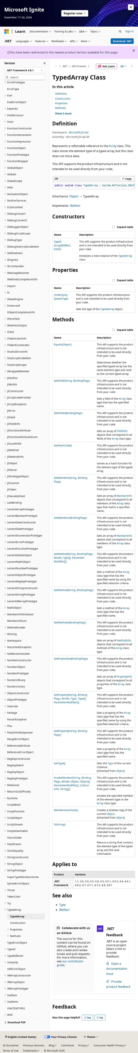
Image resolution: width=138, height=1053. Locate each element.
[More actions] (132, 66)
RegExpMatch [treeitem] (15, 765)
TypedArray (125, 255)
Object (73, 196)
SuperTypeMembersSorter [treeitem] (23, 877)
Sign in (129, 31)
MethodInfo (124, 640)
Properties (61, 103)
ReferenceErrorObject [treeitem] (20, 752)
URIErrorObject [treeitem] (16, 969)
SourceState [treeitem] (14, 837)
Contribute (67, 1045)
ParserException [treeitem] (17, 719)
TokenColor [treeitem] (13, 896)
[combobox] (24, 70)
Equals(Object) (62, 344)
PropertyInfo (124, 676)
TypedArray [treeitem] (17, 916)
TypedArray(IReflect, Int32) (62, 245)
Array (112, 146)
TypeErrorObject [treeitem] (17, 942)
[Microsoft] (6, 31)
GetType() (59, 763)
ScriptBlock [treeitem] (13, 804)
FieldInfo (122, 431)
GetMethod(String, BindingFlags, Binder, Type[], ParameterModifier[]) (73, 557)
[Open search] (120, 31)
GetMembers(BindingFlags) (70, 517)
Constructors (63, 98)
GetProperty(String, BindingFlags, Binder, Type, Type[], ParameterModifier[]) (70, 698)
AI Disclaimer (11, 1045)
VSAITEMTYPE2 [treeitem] (16, 1008)
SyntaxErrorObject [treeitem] (18, 883)
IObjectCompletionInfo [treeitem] (21, 312)
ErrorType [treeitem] (13, 89)
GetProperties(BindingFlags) (71, 658)
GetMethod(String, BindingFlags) (73, 590)
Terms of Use (11, 1050)
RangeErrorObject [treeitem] (18, 739)
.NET (65, 66)
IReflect (75, 206)
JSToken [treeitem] (11, 489)
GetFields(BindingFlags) (68, 413)
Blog (51, 1045)
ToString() (59, 824)
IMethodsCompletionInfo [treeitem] (22, 279)
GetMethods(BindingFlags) (70, 622)
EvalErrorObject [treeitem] (16, 102)
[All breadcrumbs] (55, 66)
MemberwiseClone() (66, 810)
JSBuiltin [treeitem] (12, 384)
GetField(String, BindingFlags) (72, 380)
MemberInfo (124, 495)
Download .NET (122, 41)
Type (110, 763)
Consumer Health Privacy (109, 1045)
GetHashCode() (63, 445)
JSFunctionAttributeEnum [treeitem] (22, 437)
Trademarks (30, 1050)
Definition (61, 93)
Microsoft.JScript (78, 132)
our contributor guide (70, 963)
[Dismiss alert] (131, 7)
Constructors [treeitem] (18, 923)
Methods (60, 108)
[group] (93, 185)
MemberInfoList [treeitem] (16, 620)
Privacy (82, 1045)
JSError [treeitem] (11, 410)
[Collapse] (45, 63)
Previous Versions (33, 1045)
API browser (79, 66)
